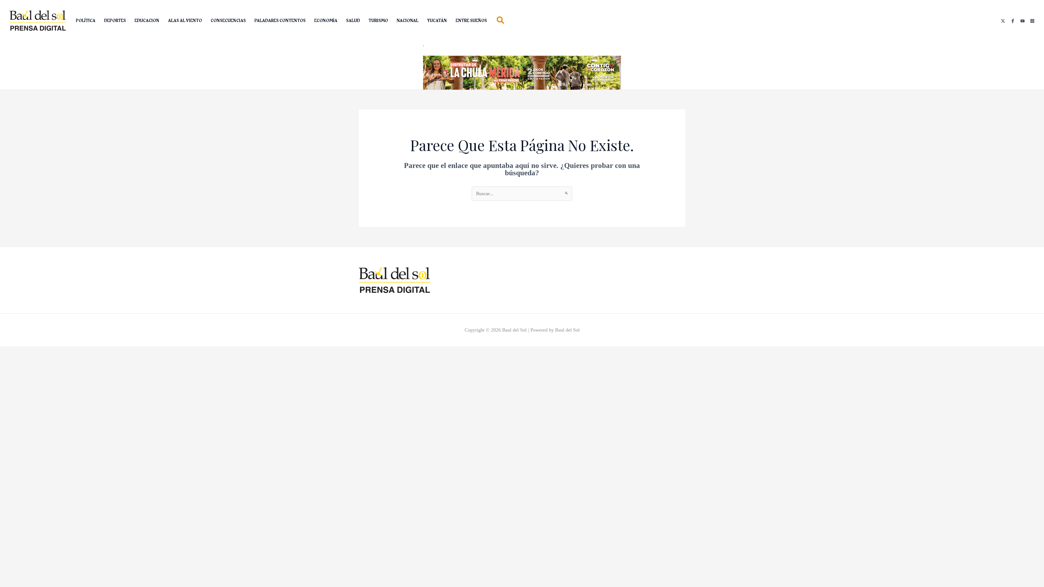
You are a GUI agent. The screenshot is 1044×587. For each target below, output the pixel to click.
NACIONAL (407, 20)
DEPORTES (115, 20)
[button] (501, 21)
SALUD (353, 20)
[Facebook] (1013, 21)
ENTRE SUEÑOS (471, 20)
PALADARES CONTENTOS (280, 20)
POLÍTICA (85, 20)
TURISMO (378, 20)
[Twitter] (1003, 21)
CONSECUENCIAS (228, 20)
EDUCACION (147, 20)
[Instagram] (1032, 21)
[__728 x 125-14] (522, 72)
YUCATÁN (437, 20)
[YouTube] (1022, 21)
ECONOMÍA (325, 20)
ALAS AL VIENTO (185, 20)
